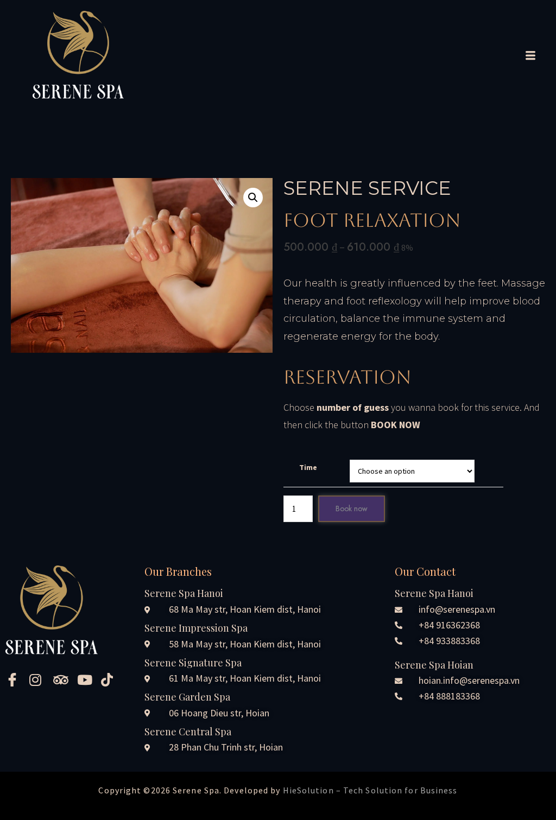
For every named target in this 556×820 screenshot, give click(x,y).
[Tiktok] (109, 679)
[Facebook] (13, 679)
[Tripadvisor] (61, 679)
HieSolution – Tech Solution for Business (370, 790)
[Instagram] (37, 679)
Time (308, 467)
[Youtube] (85, 679)
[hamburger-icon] (527, 56)
